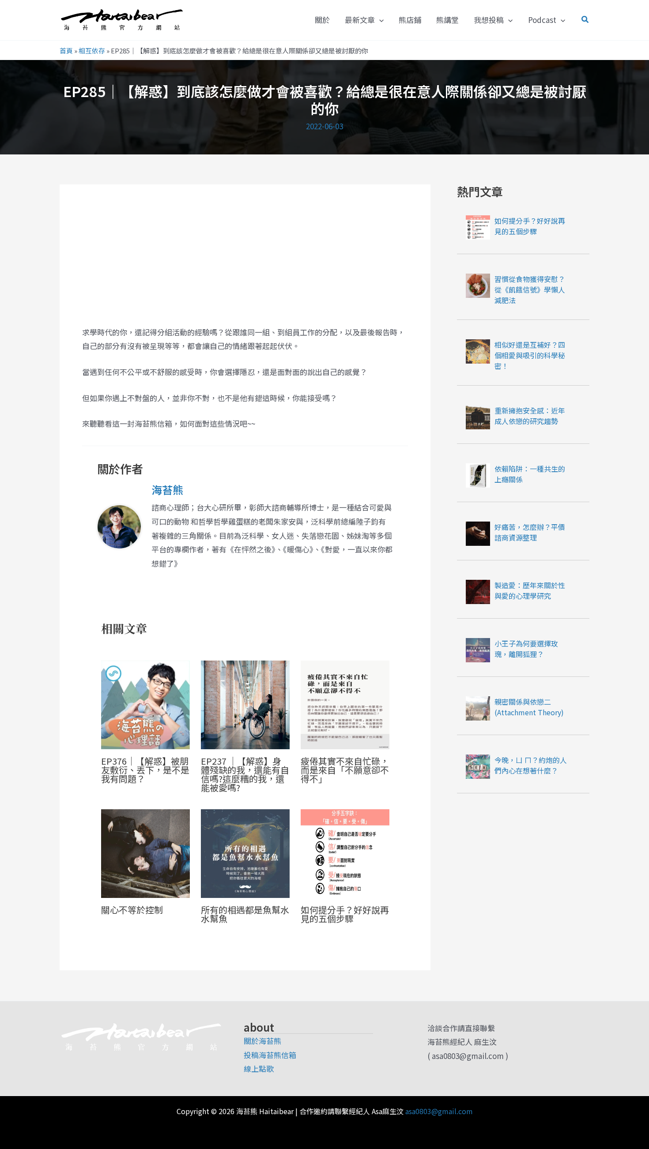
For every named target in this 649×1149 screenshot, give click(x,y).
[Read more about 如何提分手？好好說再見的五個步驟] (345, 852)
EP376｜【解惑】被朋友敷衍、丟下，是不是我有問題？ (145, 770)
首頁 (66, 50)
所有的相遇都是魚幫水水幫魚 (245, 914)
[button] (379, 20)
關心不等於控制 (132, 909)
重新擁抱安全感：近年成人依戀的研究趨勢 (529, 415)
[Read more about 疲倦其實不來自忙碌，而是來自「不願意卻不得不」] (345, 703)
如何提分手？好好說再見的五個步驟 (345, 914)
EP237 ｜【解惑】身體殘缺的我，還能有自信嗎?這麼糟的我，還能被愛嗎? (245, 774)
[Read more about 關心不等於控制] (145, 852)
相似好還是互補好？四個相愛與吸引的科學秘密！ (529, 355)
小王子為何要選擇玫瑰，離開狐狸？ (526, 648)
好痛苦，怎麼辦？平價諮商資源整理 (529, 532)
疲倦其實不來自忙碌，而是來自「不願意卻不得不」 (345, 770)
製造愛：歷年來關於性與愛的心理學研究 (529, 590)
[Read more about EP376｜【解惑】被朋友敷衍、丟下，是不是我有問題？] (145, 703)
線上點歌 (259, 1068)
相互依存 (92, 50)
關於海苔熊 (262, 1040)
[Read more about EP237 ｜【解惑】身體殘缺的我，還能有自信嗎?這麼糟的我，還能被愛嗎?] (245, 703)
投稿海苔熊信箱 (270, 1054)
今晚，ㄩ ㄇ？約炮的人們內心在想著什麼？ (530, 765)
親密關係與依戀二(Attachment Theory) (529, 706)
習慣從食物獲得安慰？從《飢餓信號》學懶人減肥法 (529, 289)
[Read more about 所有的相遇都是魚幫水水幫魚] (245, 852)
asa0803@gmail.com (439, 1111)
